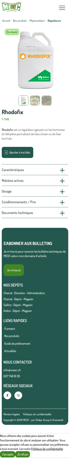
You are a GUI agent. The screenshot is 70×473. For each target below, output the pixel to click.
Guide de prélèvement (17, 343)
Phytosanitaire (37, 20)
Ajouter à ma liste (19, 152)
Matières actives (13, 180)
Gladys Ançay (42, 420)
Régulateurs (54, 20)
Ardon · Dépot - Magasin (18, 311)
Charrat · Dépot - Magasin (18, 299)
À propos (9, 328)
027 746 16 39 (12, 376)
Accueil (6, 20)
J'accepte (7, 454)
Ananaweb (57, 420)
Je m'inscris (14, 270)
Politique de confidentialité (37, 414)
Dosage (6, 191)
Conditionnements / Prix (19, 202)
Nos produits (20, 20)
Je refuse (22, 454)
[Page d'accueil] (11, 8)
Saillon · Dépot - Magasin (18, 305)
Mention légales (12, 414)
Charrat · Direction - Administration (24, 293)
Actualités (10, 351)
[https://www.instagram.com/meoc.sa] (18, 395)
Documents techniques (17, 212)
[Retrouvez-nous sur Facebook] (7, 395)
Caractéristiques (13, 170)
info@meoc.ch (12, 370)
